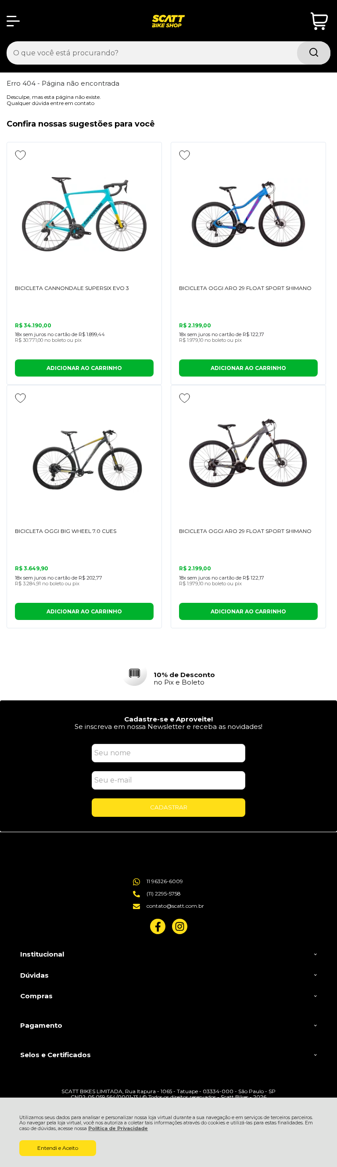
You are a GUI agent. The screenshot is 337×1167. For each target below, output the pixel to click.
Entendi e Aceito (57, 1148)
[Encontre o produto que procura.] (313, 53)
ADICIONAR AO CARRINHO (84, 368)
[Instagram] (179, 932)
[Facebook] (157, 932)
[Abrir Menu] (13, 21)
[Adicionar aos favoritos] (20, 155)
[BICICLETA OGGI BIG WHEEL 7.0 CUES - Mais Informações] (84, 457)
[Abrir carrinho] (319, 21)
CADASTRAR (168, 807)
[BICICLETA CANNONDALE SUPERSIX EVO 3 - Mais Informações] (84, 214)
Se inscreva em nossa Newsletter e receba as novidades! (168, 726)
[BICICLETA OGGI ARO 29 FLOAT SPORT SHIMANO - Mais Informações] (248, 214)
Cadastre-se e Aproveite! (168, 719)
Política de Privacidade (118, 1128)
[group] (168, 673)
